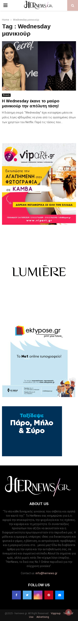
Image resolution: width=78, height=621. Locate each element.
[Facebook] (16, 595)
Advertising (42, 617)
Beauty (6, 95)
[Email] (59, 595)
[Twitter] (27, 595)
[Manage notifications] (68, 612)
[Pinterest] (48, 595)
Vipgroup (55, 613)
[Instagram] (38, 595)
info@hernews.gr (46, 573)
